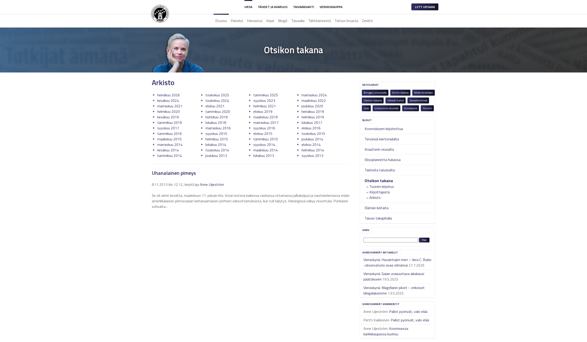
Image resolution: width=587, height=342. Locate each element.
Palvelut (237, 20)
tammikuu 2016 (169, 133)
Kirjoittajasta (379, 192)
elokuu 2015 (262, 133)
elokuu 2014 (311, 144)
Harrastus (255, 20)
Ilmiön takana (400, 92)
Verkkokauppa (331, 6)
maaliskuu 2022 (314, 100)
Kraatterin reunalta (379, 149)
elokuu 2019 (262, 111)
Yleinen (427, 108)
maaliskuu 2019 (265, 117)
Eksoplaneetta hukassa (383, 159)
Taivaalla (298, 20)
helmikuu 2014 (313, 150)
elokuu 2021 (214, 106)
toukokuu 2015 (313, 133)
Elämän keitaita (376, 208)
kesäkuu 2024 (168, 100)
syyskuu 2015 (216, 133)
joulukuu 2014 (312, 139)
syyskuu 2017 (168, 128)
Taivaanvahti (303, 6)
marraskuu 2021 (170, 106)
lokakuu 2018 (215, 122)
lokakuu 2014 (215, 144)
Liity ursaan (425, 6)
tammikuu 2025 (265, 95)
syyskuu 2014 (264, 144)
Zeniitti (367, 20)
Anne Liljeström (212, 184)
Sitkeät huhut (395, 100)
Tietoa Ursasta (346, 20)
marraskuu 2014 (170, 144)
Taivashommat (418, 100)
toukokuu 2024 (217, 100)
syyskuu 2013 (312, 155)
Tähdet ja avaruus (273, 6)
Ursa (248, 6)
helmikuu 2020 (168, 111)
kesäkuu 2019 (168, 117)
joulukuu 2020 (312, 106)
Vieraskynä (410, 108)
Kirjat (270, 20)
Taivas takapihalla (378, 218)
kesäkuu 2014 (168, 150)
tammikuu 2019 (169, 122)
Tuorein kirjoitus (381, 186)
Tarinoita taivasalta (380, 170)
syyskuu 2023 (264, 100)
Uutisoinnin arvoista (386, 108)
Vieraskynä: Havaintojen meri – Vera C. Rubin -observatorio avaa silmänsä (397, 262)
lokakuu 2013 (263, 155)
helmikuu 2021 (264, 106)
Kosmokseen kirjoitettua (384, 128)
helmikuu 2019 (313, 117)
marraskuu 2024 (314, 95)
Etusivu (221, 20)
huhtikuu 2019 (216, 117)
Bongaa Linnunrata (375, 92)
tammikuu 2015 (265, 139)
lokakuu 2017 (312, 122)
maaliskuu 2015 (169, 139)
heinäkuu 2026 (168, 95)
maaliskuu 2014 (265, 150)
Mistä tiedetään (423, 92)
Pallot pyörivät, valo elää (408, 311)
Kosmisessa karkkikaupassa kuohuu (385, 331)
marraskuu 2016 (218, 128)
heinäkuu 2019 (313, 111)
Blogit (283, 20)
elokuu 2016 (311, 128)
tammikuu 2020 (217, 111)
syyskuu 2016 (264, 128)
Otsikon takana (373, 100)
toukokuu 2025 (217, 95)
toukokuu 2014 (217, 150)
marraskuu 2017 (266, 122)
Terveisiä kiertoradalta (382, 139)
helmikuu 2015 (216, 139)
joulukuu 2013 (216, 155)
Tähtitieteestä (319, 20)
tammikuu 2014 (169, 155)
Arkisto (375, 197)
